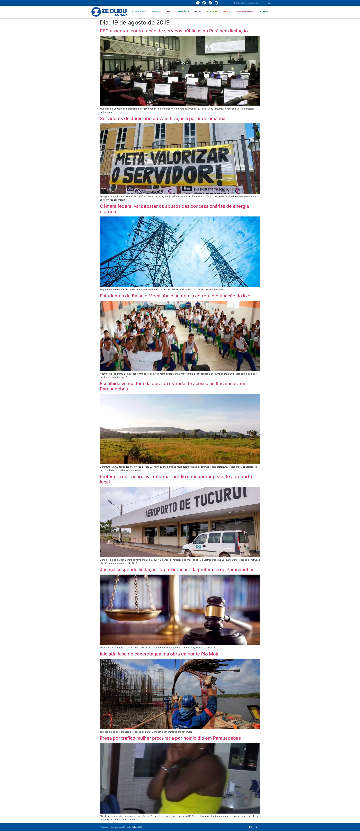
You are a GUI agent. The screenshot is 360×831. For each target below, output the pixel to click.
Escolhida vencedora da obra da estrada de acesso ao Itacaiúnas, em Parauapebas (173, 386)
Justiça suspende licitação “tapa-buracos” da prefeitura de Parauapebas (177, 569)
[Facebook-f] (198, 3)
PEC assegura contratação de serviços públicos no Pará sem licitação (174, 30)
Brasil (198, 11)
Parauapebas (139, 11)
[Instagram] (210, 3)
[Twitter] (204, 3)
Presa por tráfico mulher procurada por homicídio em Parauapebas (170, 738)
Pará (169, 11)
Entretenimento (245, 11)
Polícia (227, 11)
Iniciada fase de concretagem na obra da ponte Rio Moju (160, 654)
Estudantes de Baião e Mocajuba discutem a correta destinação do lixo (175, 296)
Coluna (264, 11)
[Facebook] (250, 827)
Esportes (212, 11)
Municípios (183, 11)
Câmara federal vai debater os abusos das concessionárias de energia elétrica (174, 208)
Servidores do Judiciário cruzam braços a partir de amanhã (162, 118)
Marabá (156, 11)
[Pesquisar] (269, 3)
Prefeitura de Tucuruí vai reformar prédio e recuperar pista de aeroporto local (176, 479)
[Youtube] (216, 3)
